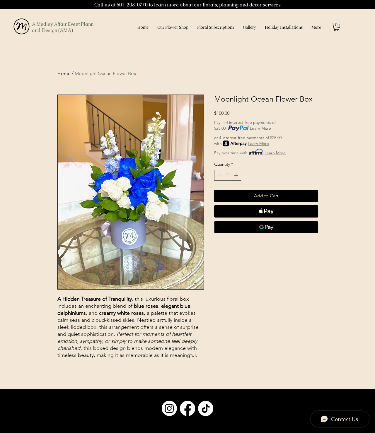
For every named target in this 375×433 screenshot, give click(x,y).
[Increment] (236, 175)
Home (64, 73)
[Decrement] (218, 175)
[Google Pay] (266, 227)
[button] (337, 27)
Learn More (260, 128)
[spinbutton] (227, 175)
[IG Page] (169, 408)
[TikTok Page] (205, 408)
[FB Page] (187, 408)
